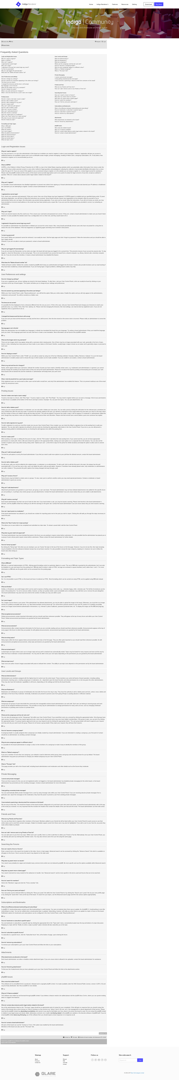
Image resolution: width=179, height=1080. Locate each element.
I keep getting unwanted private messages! (66, 79)
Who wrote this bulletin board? (63, 128)
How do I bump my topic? (8, 119)
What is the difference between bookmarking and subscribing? (71, 108)
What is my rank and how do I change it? (12, 91)
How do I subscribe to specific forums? (65, 111)
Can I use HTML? (6, 127)
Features (115, 4)
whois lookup (21, 1009)
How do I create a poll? (7, 104)
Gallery (134, 4)
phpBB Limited (51, 984)
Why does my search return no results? (65, 96)
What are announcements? (8, 134)
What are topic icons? (7, 139)
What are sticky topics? (7, 136)
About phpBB (23, 985)
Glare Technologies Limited (137, 1073)
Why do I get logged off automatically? (11, 70)
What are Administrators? (61, 58)
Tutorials (65, 1062)
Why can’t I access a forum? (9, 109)
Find (140, 1060)
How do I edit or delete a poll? (9, 107)
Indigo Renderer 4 (102, 4)
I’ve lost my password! (7, 69)
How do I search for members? (63, 100)
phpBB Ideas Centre (81, 995)
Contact (65, 1064)
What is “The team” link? (61, 70)
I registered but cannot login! (9, 64)
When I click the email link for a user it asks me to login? (16, 92)
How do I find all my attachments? (64, 121)
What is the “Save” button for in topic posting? (13, 116)
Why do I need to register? (8, 58)
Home (91, 4)
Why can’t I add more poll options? (10, 106)
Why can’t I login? (6, 65)
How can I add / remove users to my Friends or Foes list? (70, 88)
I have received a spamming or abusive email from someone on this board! (75, 80)
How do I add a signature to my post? (11, 102)
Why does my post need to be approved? (12, 118)
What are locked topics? (7, 138)
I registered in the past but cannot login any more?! (15, 67)
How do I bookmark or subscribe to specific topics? (68, 110)
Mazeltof (13, 1042)
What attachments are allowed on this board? (67, 119)
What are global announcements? (10, 133)
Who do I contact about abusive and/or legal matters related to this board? (75, 131)
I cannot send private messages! (63, 77)
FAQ (64, 1061)
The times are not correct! (8, 82)
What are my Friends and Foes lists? (65, 87)
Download (148, 4)
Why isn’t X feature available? (63, 129)
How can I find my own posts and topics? (66, 102)
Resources (124, 4)
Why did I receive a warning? (9, 112)
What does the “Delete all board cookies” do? (13, 72)
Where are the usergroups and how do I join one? (68, 64)
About (36, 1059)
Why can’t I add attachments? (9, 111)
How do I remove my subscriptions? (64, 113)
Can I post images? (6, 131)
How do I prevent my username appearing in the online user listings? (19, 80)
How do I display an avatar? (8, 89)
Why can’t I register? (7, 62)
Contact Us (37, 1062)
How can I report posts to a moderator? (11, 114)
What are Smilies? (6, 129)
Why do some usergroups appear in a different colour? (69, 67)
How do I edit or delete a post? (9, 100)
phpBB (78, 332)
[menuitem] (91, 4)
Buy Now (159, 4)
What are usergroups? (61, 62)
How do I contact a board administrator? (65, 133)
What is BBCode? (6, 126)
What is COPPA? (6, 60)
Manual (65, 1059)
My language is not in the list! (9, 85)
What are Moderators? (61, 60)
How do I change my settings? (9, 79)
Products (37, 1061)
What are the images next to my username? (13, 87)
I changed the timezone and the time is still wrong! (15, 84)
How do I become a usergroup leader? (65, 65)
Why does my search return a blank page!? (66, 98)
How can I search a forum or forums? (65, 95)
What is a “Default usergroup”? (63, 69)
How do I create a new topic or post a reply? (13, 99)
